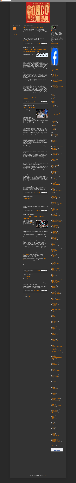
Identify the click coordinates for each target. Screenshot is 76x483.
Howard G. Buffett (55, 257)
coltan (53, 192)
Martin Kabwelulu (55, 321)
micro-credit (54, 332)
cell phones (54, 179)
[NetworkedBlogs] (57, 448)
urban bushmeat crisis (55, 430)
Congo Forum (54, 74)
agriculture (54, 140)
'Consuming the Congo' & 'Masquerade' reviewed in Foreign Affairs (34, 50)
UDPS (53, 422)
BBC (53, 155)
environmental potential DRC (57, 221)
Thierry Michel (54, 411)
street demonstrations (55, 409)
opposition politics (55, 362)
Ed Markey (54, 210)
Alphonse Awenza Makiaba (56, 145)
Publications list (16, 34)
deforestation (54, 202)
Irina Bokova (54, 275)
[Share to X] (43, 43)
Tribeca (53, 415)
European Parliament (55, 226)
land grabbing (54, 300)
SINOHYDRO (54, 401)
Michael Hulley (54, 328)
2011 (53, 105)
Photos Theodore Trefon (56, 370)
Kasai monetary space (55, 292)
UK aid (53, 423)
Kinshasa (53, 298)
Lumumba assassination (56, 312)
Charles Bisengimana (55, 184)
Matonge (30, 222)
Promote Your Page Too (54, 65)
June (54, 126)
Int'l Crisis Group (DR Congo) (57, 82)
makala (53, 316)
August (54, 124)
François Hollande (55, 245)
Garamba (53, 249)
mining (53, 333)
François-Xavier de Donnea (56, 248)
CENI (33, 193)
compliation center (55, 193)
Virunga (53, 434)
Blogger (44, 475)
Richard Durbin (54, 388)
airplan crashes (54, 142)
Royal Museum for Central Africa (57, 86)
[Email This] (41, 43)
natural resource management (57, 352)
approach (53, 150)
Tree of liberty (27, 198)
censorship (54, 182)
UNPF (53, 428)
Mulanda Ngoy (54, 344)
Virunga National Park (55, 435)
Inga (53, 269)
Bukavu (53, 167)
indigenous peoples (55, 268)
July (54, 125)
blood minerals (54, 161)
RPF (53, 392)
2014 (53, 102)
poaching (53, 371)
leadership (54, 305)
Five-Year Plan (54, 232)
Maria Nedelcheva (55, 320)
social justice (54, 403)
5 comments (38, 192)
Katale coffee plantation (56, 293)
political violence (32, 211)
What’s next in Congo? (29, 107)
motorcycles (54, 341)
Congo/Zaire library (55, 76)
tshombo (53, 421)
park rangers (54, 365)
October (54, 121)
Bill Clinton (54, 158)
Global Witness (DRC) (55, 79)
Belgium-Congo (54, 156)
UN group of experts (55, 424)
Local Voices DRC (28, 276)
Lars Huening (54, 303)
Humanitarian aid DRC (56, 81)
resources (53, 386)
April (54, 129)
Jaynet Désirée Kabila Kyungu (57, 279)
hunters (53, 262)
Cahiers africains (55, 171)
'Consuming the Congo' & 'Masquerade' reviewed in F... (57, 111)
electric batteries (55, 216)
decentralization (54, 201)
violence (53, 433)
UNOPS (53, 427)
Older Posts (46, 294)
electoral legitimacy (55, 215)
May (54, 128)
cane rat (53, 172)
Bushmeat (54, 170)
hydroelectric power (55, 263)
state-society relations (55, 407)
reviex (35, 102)
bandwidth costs (54, 154)
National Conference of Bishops (57, 346)
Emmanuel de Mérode (55, 219)
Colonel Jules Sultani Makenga (57, 190)
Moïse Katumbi (54, 338)
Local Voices (27, 278)
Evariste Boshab (55, 227)
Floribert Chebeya (55, 233)
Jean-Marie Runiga (55, 282)
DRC (53, 208)
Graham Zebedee (55, 255)
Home (36, 294)
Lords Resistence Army (56, 309)
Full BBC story (25, 40)
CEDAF (53, 178)
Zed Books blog (54, 90)
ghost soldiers (54, 250)
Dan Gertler (54, 198)
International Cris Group (56, 273)
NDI (52, 355)
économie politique (55, 209)
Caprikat (53, 173)
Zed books (54, 88)
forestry (53, 242)
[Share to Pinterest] (46, 43)
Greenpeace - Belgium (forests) (57, 80)
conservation (54, 196)
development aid (55, 204)
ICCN (53, 265)
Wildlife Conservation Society (57, 442)
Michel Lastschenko (55, 329)
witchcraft (53, 444)
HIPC (53, 256)
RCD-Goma (54, 381)
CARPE (53, 73)
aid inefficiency (54, 141)
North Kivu (54, 356)
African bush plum (55, 135)
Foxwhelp (53, 244)
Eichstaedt (27, 102)
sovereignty (54, 406)
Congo (53, 195)
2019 (53, 95)
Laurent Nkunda (54, 304)
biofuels (53, 160)
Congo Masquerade (56, 30)
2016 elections (54, 134)
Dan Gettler (54, 199)
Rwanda (53, 395)
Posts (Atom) (30, 296)
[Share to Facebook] (45, 43)
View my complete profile (55, 43)
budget (53, 166)
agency (53, 136)
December (55, 106)
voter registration (55, 439)
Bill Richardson (26, 254)
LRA (53, 311)
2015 (53, 101)
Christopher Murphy (55, 185)
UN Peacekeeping (55, 87)
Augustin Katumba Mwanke (56, 153)
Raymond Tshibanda (55, 380)
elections (53, 214)
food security (54, 238)
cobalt (53, 189)
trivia (53, 416)
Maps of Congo (54, 85)
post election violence (40, 193)
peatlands (53, 368)
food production (54, 237)
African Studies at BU (55, 70)
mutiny (53, 345)
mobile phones (54, 335)
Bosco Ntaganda (55, 164)
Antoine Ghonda (55, 148)
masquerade (54, 323)
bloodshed (27, 211)
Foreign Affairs (32, 102)
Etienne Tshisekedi (55, 225)
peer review (54, 369)
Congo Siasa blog (55, 75)
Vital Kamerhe (54, 436)
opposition (54, 360)
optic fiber (53, 363)
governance (54, 254)
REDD (53, 382)
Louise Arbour (54, 310)
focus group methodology (56, 236)
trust (53, 417)
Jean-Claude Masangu (56, 281)
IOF (52, 274)
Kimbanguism (54, 297)
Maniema (53, 317)
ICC (31, 271)
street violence (37, 271)
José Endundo (54, 286)
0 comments (38, 101)
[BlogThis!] (42, 43)
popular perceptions (55, 375)
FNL (53, 234)
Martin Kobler (54, 322)
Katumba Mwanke (55, 294)
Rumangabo (54, 393)
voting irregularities (55, 440)
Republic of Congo (55, 383)
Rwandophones (54, 397)
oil (52, 359)
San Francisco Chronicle (56, 398)
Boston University (55, 165)
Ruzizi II (53, 394)
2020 (53, 94)
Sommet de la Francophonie (56, 405)
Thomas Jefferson (37, 211)
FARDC (53, 228)
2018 (53, 97)
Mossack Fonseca (55, 340)
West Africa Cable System (56, 441)
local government (55, 306)
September (55, 122)
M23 (53, 315)
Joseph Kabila (54, 287)
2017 (53, 98)
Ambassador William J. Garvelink (57, 146)
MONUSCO (54, 339)
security (53, 399)
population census (55, 376)
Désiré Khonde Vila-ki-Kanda (57, 203)
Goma (53, 251)
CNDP (53, 188)
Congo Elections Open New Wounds (33, 27)
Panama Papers (54, 364)
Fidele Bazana (54, 231)
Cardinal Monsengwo (29, 193)
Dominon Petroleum (55, 207)
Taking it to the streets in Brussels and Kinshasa (57, 116)
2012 (53, 104)
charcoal (53, 183)
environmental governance (56, 220)
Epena (53, 222)
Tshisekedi (44, 193)
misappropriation (55, 334)
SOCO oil (53, 404)
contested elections (55, 197)
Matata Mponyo (54, 326)
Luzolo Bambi (54, 314)
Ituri (52, 276)
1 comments (38, 43)
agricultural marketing (55, 139)
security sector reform (55, 400)
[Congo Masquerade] (54, 64)
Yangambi (54, 445)
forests (53, 243)
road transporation (55, 389)
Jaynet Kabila (54, 280)
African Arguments (55, 69)
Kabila (35, 193)
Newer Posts (26, 294)
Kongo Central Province (56, 299)
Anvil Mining (54, 149)
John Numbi (54, 285)
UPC (53, 429)
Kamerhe (53, 291)
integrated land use (55, 270)
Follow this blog (57, 450)
